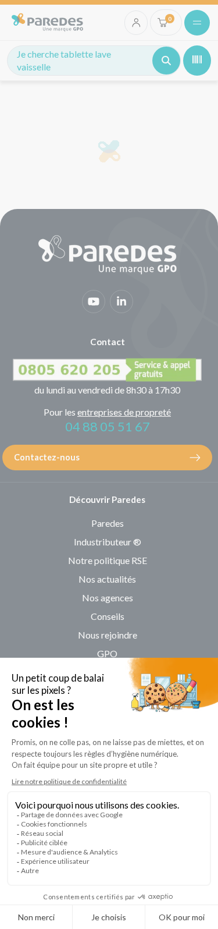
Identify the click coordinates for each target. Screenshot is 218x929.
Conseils (107, 616)
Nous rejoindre (107, 634)
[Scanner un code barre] (197, 60)
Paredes (107, 523)
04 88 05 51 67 (107, 426)
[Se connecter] (136, 22)
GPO (107, 653)
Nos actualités (107, 578)
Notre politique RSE (107, 560)
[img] (47, 22)
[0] (162, 22)
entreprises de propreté (124, 411)
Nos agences (107, 597)
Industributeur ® (107, 541)
